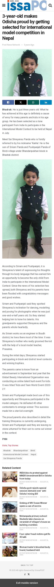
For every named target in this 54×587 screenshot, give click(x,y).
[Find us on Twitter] (29, 574)
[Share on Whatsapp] (33, 102)
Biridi (33, 450)
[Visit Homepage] (27, 5)
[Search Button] (50, 5)
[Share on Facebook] (8, 102)
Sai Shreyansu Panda (12, 458)
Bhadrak (7, 450)
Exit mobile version (27, 582)
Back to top (27, 565)
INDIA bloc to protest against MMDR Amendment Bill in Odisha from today (36, 476)
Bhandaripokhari (21, 450)
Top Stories (13, 445)
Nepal (33, 454)
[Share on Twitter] (21, 102)
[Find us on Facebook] (25, 574)
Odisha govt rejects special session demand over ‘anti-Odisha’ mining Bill (33, 491)
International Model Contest (15, 454)
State (4, 445)
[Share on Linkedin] (46, 102)
